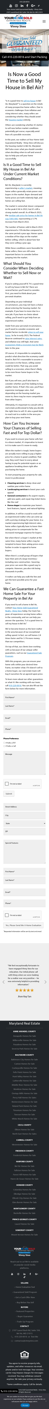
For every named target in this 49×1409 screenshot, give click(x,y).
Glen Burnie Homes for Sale (24, 1202)
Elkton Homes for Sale (24, 1129)
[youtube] (10, 5)
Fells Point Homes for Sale (24, 1072)
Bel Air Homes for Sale (24, 1166)
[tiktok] (38, 5)
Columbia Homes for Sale (24, 1189)
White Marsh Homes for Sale (24, 1118)
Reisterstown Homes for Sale (24, 1101)
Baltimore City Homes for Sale (24, 1059)
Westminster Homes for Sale (24, 1144)
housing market (16, 119)
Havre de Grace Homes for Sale (24, 1178)
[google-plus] (33, 5)
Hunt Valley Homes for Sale (24, 1076)
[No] (46, 1401)
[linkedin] (22, 5)
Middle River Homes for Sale (24, 1084)
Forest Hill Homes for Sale (24, 1174)
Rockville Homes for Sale (24, 1213)
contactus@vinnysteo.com (26, 1340)
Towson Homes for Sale (24, 1114)
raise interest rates (33, 338)
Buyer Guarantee (25, 1316)
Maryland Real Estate (24, 1023)
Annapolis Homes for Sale (24, 1036)
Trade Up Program (25, 1321)
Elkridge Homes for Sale (24, 1193)
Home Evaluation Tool (25, 1287)
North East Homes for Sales (24, 1133)
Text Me (34, 1336)
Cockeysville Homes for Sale (24, 1068)
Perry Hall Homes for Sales (24, 1097)
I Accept (25, 1405)
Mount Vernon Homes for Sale (24, 1234)
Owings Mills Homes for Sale (24, 1093)
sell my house (29, 100)
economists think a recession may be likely (24, 344)
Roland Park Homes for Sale (24, 1106)
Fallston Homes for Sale (24, 1170)
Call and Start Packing (24, 57)
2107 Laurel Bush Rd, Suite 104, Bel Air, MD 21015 (25, 12)
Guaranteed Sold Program (25, 1292)
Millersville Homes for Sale (24, 1040)
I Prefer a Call (11, 746)
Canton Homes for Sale (24, 1063)
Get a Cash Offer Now (25, 1297)
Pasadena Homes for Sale (24, 1044)
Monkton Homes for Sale (25, 1089)
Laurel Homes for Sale (24, 1224)
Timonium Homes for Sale (24, 1110)
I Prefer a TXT (11, 743)
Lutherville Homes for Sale (24, 1080)
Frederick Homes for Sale (24, 1155)
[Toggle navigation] (44, 21)
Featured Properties (25, 1311)
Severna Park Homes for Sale (24, 1048)
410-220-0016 (24, 2)
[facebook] (27, 5)
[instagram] (16, 5)
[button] (4, 982)
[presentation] (22, 915)
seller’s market (25, 188)
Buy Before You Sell (25, 1302)
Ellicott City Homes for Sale (24, 1198)
